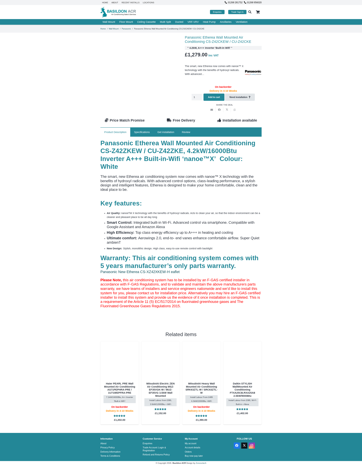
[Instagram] (252, 446)
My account (190, 443)
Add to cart (214, 97)
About (103, 443)
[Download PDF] (121, 319)
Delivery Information (110, 451)
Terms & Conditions (110, 456)
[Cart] (258, 12)
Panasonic (126, 29)
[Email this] (212, 109)
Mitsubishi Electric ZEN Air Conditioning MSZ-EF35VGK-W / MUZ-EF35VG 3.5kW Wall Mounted (160, 389)
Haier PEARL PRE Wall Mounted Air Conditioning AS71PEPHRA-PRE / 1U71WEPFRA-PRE (119, 388)
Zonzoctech (201, 463)
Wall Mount (114, 29)
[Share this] (219, 109)
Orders (188, 451)
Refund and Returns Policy (156, 454)
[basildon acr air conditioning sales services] (118, 12)
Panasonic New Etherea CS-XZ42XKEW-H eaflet (140, 272)
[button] (249, 12)
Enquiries (147, 443)
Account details (192, 447)
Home (103, 29)
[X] (244, 446)
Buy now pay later (194, 456)
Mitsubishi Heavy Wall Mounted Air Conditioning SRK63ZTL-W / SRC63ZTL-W (201, 388)
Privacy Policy (107, 447)
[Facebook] (237, 446)
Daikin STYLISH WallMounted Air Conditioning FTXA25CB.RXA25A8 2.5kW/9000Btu (242, 389)
